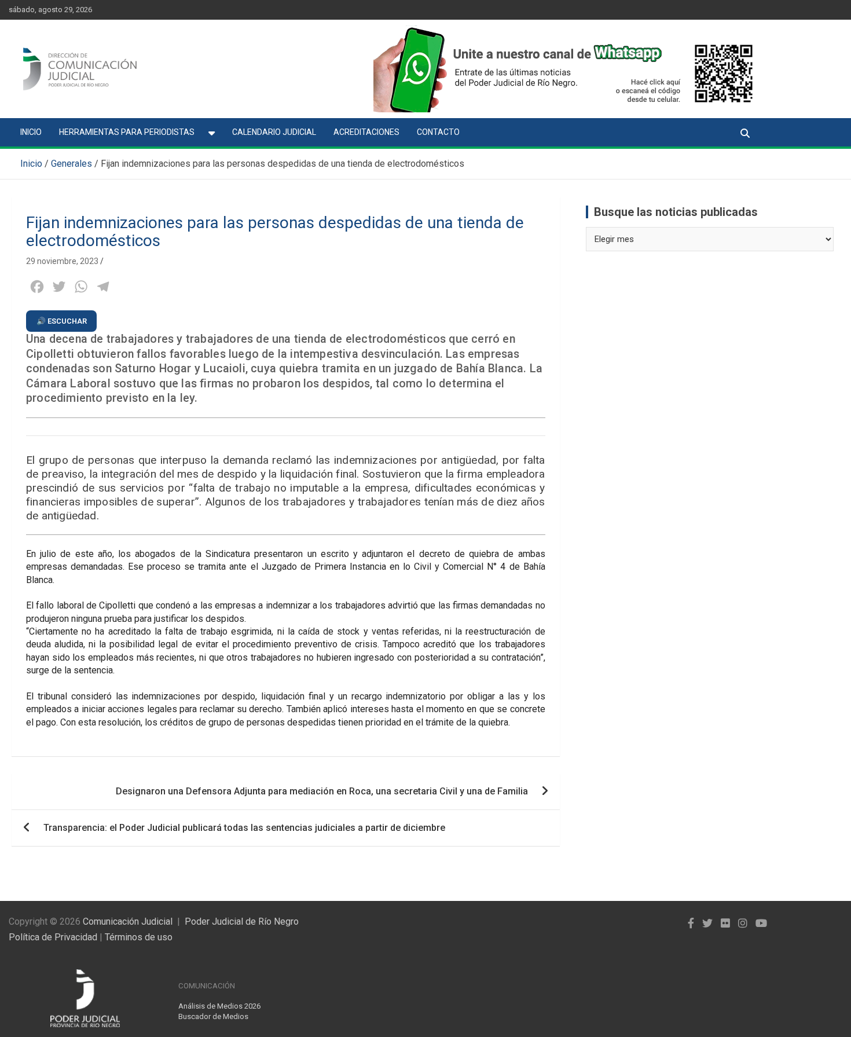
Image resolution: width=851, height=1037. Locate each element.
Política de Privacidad (53, 937)
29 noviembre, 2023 (62, 261)
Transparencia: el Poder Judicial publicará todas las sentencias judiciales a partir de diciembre (244, 827)
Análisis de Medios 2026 (219, 1006)
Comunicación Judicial (128, 921)
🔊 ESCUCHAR (61, 321)
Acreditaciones (366, 132)
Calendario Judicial (274, 132)
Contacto (438, 132)
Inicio (31, 132)
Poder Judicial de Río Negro (242, 921)
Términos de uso (139, 937)
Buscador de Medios (213, 1016)
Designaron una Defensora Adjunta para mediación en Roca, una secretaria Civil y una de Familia (322, 791)
